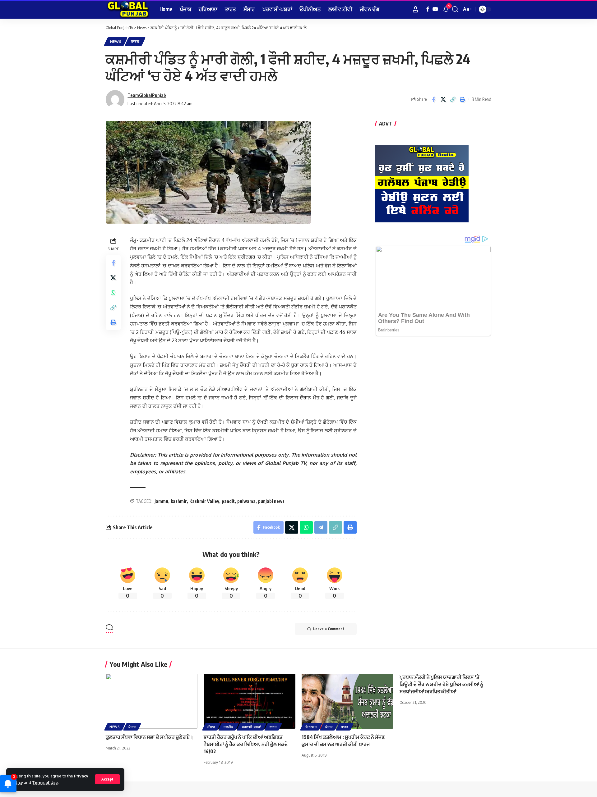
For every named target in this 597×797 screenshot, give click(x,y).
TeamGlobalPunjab (146, 95)
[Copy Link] (452, 99)
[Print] (462, 99)
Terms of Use (45, 782)
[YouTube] (435, 9)
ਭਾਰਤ (135, 41)
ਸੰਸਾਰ (211, 727)
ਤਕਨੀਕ (229, 727)
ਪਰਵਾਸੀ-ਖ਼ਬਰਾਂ (251, 727)
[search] (455, 9)
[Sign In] (415, 9)
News (116, 41)
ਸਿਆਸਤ (311, 727)
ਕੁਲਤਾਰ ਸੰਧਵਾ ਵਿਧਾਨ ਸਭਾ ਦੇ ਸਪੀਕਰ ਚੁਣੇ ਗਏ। (150, 737)
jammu (161, 501)
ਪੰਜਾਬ (132, 727)
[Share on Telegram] (320, 527)
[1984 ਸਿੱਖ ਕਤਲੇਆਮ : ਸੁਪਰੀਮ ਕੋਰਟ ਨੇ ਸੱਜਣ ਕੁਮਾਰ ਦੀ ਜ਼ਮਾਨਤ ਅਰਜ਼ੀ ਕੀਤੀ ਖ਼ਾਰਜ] (347, 701)
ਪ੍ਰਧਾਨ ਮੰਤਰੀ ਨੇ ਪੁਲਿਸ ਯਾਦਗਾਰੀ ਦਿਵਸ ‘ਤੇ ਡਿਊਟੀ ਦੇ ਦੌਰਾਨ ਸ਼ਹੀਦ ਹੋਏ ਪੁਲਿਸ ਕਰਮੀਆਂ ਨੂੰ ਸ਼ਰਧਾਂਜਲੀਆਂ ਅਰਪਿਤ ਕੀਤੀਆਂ (441, 684)
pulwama (246, 501)
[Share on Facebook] (433, 99)
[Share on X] (443, 99)
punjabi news (271, 501)
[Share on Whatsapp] (113, 292)
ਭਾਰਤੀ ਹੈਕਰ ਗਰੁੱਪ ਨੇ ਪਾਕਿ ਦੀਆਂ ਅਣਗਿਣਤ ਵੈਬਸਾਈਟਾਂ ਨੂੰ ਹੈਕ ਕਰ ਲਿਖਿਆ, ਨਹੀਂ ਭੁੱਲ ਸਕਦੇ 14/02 (246, 744)
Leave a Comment (328, 628)
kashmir (179, 501)
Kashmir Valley (204, 501)
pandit (228, 501)
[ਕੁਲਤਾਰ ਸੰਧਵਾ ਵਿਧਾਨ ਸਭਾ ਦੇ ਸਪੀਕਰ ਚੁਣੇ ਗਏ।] (151, 701)
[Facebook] (428, 9)
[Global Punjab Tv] (128, 9)
